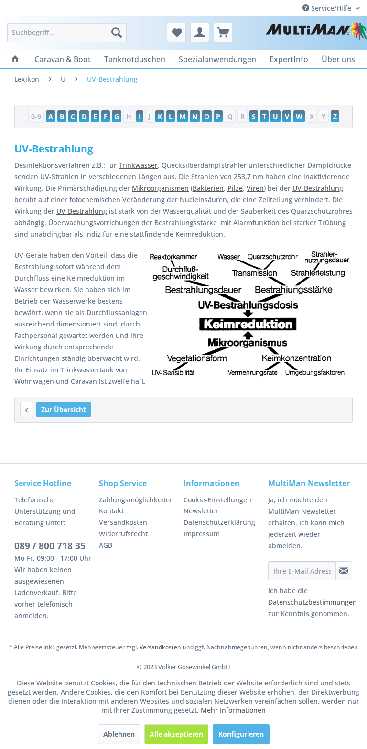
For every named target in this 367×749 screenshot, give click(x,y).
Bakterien (208, 188)
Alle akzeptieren (176, 733)
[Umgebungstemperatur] (26, 409)
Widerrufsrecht (123, 533)
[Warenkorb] (223, 32)
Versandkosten (123, 522)
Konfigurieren (241, 733)
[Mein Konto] (199, 32)
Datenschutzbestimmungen (312, 602)
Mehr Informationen (233, 710)
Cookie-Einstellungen (217, 499)
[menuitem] (67, 32)
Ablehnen (119, 733)
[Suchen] (117, 32)
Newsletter (201, 510)
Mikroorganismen (160, 188)
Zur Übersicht (63, 409)
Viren (255, 188)
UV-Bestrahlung (317, 188)
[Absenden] (343, 570)
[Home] (15, 59)
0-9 (36, 116)
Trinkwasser (138, 165)
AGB (105, 545)
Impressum (202, 533)
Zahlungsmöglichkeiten (136, 499)
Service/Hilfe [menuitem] (331, 7)
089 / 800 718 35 (50, 546)
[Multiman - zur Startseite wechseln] (316, 35)
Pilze (235, 188)
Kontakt (111, 510)
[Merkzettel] (176, 32)
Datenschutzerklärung (219, 522)
